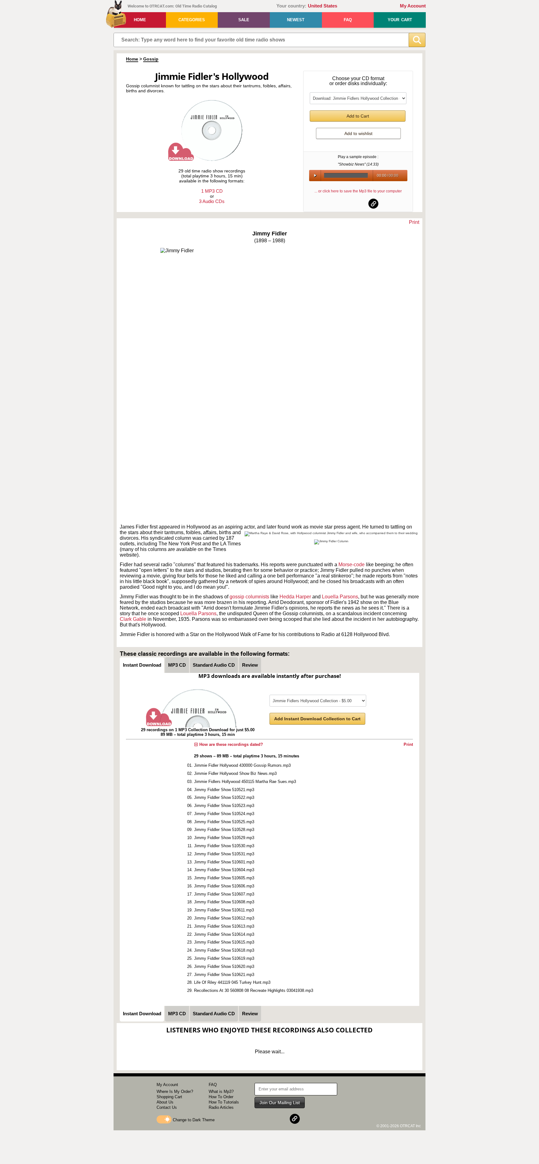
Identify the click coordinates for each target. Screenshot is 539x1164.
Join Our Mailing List (280, 1102)
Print (414, 222)
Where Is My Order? (175, 1091)
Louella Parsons (340, 596)
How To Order (221, 1097)
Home (140, 19)
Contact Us (167, 1107)
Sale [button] (243, 19)
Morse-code (351, 564)
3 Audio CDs (212, 201)
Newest (295, 19)
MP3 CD (177, 665)
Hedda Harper (295, 596)
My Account (413, 5)
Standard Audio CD (214, 665)
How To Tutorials (224, 1102)
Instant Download (142, 665)
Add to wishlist (358, 133)
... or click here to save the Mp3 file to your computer (358, 191)
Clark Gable (133, 619)
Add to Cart (358, 116)
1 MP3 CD (212, 191)
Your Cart (400, 19)
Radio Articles (221, 1107)
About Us (165, 1102)
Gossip (150, 58)
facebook (343, 204)
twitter (358, 204)
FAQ (348, 19)
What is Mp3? (221, 1091)
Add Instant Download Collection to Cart (317, 718)
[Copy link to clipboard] (373, 204)
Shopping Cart (169, 1097)
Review (250, 665)
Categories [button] (191, 19)
